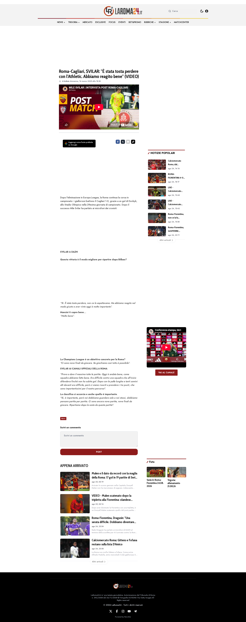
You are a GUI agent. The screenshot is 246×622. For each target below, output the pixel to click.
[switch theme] (202, 11)
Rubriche (149, 22)
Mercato (87, 22)
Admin (66, 81)
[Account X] (110, 611)
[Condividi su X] (123, 142)
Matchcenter (181, 22)
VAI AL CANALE (166, 372)
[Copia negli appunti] (133, 142)
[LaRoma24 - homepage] (123, 11)
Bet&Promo (135, 22)
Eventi (122, 22)
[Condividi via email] (128, 142)
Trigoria (73, 22)
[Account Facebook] (116, 611)
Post (99, 451)
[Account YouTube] (129, 611)
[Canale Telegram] (135, 611)
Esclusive (100, 22)
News (60, 22)
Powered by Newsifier (123, 617)
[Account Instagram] (123, 611)
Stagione (164, 22)
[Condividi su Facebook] (118, 142)
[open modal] (206, 11)
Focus (112, 22)
